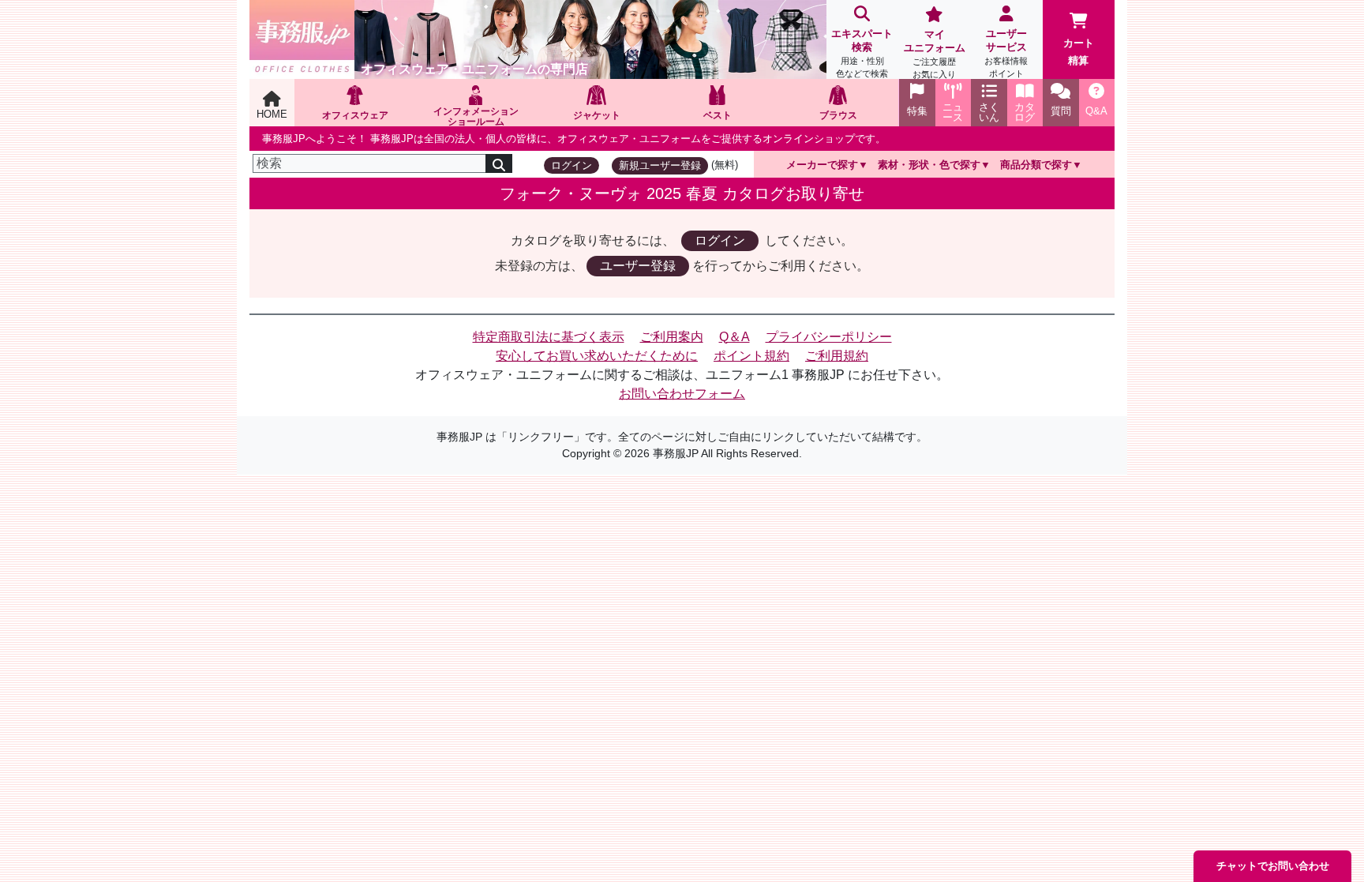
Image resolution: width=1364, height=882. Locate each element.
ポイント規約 (751, 355)
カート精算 (1078, 51)
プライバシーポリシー (829, 336)
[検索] (498, 163)
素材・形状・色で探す (929, 165)
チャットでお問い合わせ (1272, 866)
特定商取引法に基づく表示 (548, 336)
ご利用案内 (671, 336)
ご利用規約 (836, 355)
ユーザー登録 (638, 265)
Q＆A (734, 336)
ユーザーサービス (1006, 53)
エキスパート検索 (862, 53)
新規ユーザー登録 (660, 165)
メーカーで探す (822, 165)
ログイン (571, 165)
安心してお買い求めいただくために (597, 355)
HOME (272, 114)
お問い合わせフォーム (682, 393)
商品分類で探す (1036, 165)
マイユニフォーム (934, 53)
